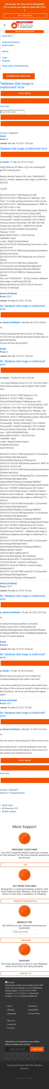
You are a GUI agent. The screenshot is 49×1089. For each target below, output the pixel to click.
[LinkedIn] (21, 1056)
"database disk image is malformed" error (16, 85)
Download (33, 1006)
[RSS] (35, 1056)
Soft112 (17, 993)
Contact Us (11, 1024)
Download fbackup (19, 76)
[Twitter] (14, 1056)
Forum (29, 1078)
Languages (11, 1014)
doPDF (29, 991)
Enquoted (17, 996)
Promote (11, 1028)
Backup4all (29, 988)
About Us (11, 1021)
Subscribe (37, 1049)
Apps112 (25, 993)
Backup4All (33, 1010)
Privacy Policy (34, 1014)
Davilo (3, 136)
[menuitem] (11, 42)
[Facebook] (7, 1056)
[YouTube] (28, 1056)
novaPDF (22, 991)
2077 (9, 296)
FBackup (10, 1010)
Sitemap (20, 1078)
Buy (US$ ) (25, 16)
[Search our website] (46, 24)
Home (9, 1006)
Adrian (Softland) (8, 293)
